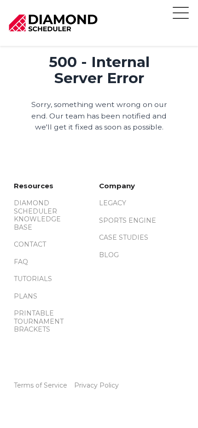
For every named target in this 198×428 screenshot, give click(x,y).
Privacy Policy (96, 385)
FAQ (21, 262)
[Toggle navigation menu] (180, 14)
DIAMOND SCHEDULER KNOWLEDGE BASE (37, 215)
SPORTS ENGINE (127, 220)
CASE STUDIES (123, 237)
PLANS (25, 296)
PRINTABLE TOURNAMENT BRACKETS (39, 321)
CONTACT (30, 244)
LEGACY (112, 203)
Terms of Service (40, 385)
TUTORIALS (33, 279)
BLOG (109, 255)
